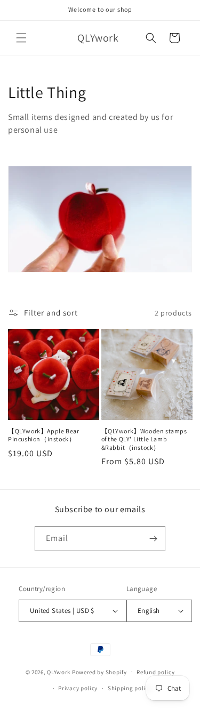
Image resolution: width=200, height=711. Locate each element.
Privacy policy (78, 688)
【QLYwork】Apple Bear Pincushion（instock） (43, 435)
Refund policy (155, 672)
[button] (21, 38)
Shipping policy (130, 688)
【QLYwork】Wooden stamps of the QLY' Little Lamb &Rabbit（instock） (144, 439)
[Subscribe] (153, 538)
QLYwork (58, 671)
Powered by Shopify (99, 671)
